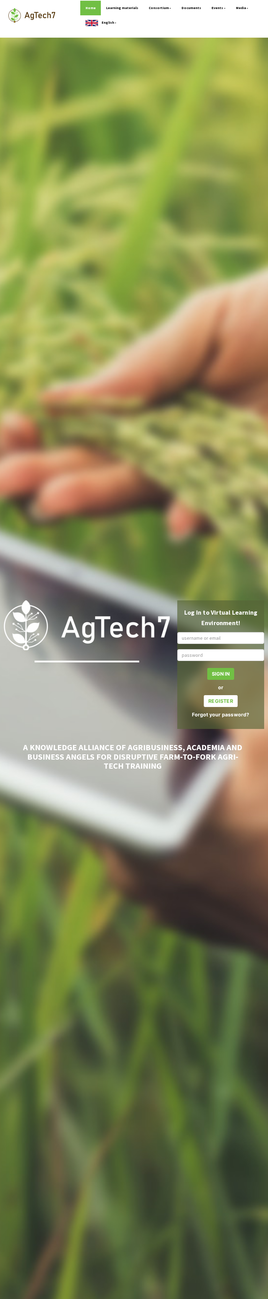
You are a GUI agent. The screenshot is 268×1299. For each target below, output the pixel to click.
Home (90, 8)
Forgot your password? (220, 714)
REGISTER (220, 701)
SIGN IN (221, 674)
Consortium (159, 8)
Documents (191, 8)
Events (217, 8)
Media (241, 8)
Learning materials (122, 8)
